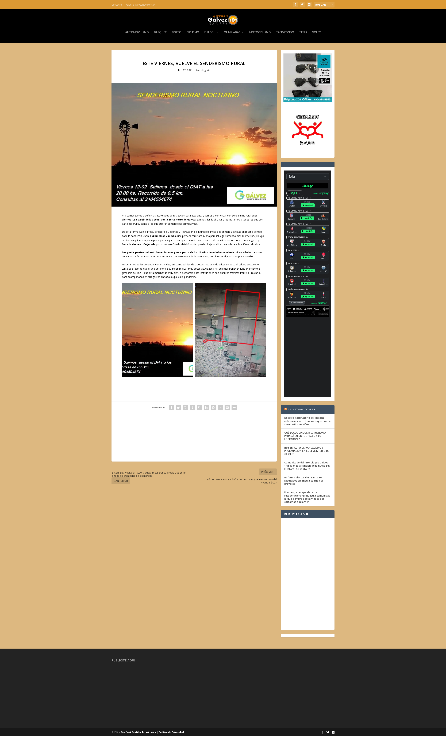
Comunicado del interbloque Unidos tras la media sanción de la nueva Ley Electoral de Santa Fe (307, 465)
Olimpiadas (232, 32)
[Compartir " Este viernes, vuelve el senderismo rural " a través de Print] (234, 407)
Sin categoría (202, 70)
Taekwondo (285, 32)
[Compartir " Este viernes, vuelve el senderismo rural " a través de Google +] (185, 407)
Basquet (160, 32)
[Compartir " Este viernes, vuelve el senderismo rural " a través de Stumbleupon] (220, 407)
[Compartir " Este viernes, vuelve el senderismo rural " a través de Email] (227, 407)
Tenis (303, 32)
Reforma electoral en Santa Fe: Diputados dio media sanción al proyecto (303, 480)
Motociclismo (260, 32)
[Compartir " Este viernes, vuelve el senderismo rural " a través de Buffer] (213, 407)
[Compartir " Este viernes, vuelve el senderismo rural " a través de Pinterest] (199, 407)
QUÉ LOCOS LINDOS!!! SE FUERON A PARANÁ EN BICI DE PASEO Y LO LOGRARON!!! (305, 436)
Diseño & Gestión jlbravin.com (138, 732)
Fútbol (209, 32)
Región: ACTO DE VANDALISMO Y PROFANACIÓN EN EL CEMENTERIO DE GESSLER (306, 451)
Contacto (117, 4)
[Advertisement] (194, 437)
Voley (316, 32)
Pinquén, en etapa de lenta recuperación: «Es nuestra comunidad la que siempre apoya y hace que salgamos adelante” (307, 497)
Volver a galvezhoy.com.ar (140, 4)
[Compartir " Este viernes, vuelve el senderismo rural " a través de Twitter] (178, 407)
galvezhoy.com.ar (301, 409)
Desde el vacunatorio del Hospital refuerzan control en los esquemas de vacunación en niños (307, 421)
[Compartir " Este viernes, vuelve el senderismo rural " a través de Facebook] (171, 407)
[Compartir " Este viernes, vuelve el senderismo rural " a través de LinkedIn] (206, 407)
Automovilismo (137, 32)
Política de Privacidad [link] (171, 732)
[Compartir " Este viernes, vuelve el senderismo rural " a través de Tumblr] (192, 407)
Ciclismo (193, 32)
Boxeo (176, 32)
